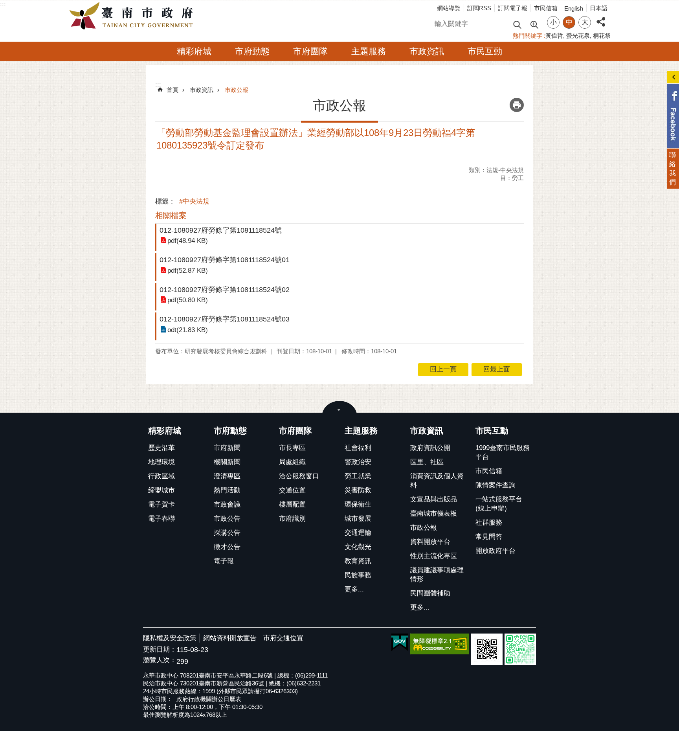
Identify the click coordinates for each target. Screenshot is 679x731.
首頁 (172, 89)
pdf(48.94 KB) (187, 240)
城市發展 (358, 518)
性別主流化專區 (433, 556)
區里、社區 (427, 462)
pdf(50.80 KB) (187, 300)
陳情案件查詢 (495, 485)
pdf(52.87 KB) (187, 270)
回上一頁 (443, 369)
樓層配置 (292, 504)
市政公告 (227, 518)
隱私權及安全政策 (169, 638)
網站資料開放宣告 (230, 638)
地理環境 (161, 462)
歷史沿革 (161, 448)
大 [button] (585, 22)
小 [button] (553, 22)
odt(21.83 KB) (187, 330)
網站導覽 (449, 8)
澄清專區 (227, 476)
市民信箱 (546, 8)
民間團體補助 (430, 593)
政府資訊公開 (430, 448)
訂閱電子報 (512, 8)
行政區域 (161, 476)
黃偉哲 (554, 35)
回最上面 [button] (496, 369)
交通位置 (292, 490)
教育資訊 (358, 561)
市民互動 (485, 51)
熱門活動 (227, 490)
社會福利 (358, 448)
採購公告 (227, 532)
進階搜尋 (534, 24)
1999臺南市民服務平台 (502, 452)
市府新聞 (227, 448)
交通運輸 (358, 532)
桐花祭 (602, 35)
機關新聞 (227, 462)
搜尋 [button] (517, 24)
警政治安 (358, 462)
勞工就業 (358, 476)
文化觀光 (358, 547)
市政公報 (236, 89)
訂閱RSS (479, 8)
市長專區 (292, 448)
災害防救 (358, 490)
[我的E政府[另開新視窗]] (399, 643)
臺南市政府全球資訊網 (133, 16)
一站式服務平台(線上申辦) (498, 504)
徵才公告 (227, 547)
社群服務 (488, 522)
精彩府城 (194, 51)
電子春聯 (161, 518)
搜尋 (438, 22)
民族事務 (358, 575)
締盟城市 (161, 490)
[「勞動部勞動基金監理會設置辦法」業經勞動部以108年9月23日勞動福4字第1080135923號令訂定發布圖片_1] (487, 649)
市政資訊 (426, 51)
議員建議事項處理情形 (437, 574)
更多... (354, 589)
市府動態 (252, 51)
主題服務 (368, 51)
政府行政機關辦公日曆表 (208, 699)
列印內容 (517, 105)
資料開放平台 (430, 541)
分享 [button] (601, 17)
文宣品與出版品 (433, 499)
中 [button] (569, 22)
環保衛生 (358, 504)
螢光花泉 (578, 35)
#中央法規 (194, 201)
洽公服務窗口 (299, 476)
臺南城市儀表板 (433, 513)
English (573, 8)
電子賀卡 (161, 504)
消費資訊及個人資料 (437, 480)
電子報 (224, 561)
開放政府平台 (495, 551)
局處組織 (292, 462)
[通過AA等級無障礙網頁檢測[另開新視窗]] (439, 644)
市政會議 (227, 504)
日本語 (598, 8)
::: (3, 4)
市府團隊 (310, 51)
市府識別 (292, 518)
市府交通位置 (283, 638)
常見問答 (488, 536)
